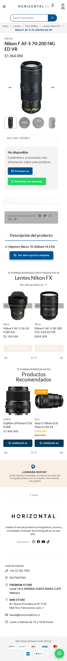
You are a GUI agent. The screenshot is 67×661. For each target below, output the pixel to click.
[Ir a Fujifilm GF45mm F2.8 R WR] (17, 400)
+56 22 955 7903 (19, 570)
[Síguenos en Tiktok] (48, 542)
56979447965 (17, 577)
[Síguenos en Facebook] (38, 542)
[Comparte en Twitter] (45, 215)
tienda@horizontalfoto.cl (24, 615)
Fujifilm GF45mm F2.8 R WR (17, 424)
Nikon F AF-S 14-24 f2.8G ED (16, 330)
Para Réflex (31, 26)
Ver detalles (18, 348)
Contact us (21, 171)
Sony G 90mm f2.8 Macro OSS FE (46, 424)
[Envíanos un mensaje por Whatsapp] (59, 653)
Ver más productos (32, 284)
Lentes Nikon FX (51, 26)
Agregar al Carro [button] (19, 444)
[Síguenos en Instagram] (34, 542)
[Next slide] (52, 87)
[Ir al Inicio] (33, 6)
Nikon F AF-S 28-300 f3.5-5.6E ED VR (48, 330)
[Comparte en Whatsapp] (50, 215)
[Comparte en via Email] (10, 219)
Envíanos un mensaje (28, 181)
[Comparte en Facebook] (40, 215)
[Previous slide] (10, 87)
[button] (15, 219)
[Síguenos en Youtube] (43, 542)
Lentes (17, 26)
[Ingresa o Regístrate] (53, 5)
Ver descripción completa (33, 255)
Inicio (6, 26)
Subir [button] (35, 495)
